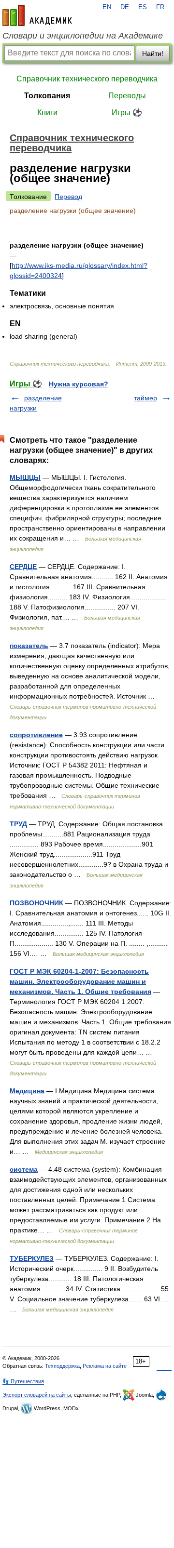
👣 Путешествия (23, 1381)
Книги (47, 112)
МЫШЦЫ (25, 477)
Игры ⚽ (127, 112)
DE (124, 7)
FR (160, 7)
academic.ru (37, 15)
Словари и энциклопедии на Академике (82, 35)
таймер (145, 398)
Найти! (152, 53)
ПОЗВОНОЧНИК (36, 903)
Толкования (47, 96)
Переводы (127, 96)
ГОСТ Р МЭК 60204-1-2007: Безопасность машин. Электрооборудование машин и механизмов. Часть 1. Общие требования (80, 981)
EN (106, 7)
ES (142, 7)
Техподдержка (62, 1366)
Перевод (68, 196)
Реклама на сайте (105, 1366)
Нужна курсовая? (78, 384)
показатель (29, 645)
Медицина (27, 1091)
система (24, 1169)
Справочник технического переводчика (87, 79)
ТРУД (18, 824)
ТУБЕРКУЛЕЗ (32, 1258)
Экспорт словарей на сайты (36, 1395)
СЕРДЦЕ (23, 566)
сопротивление (36, 735)
